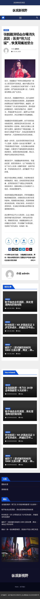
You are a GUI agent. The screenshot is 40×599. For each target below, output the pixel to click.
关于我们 (22, 587)
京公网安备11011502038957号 (30, 595)
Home (16, 587)
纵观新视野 (20, 10)
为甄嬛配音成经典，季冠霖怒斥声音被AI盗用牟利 (27, 257)
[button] (37, 17)
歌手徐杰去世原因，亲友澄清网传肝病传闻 (19, 303)
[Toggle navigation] (20, 17)
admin (17, 49)
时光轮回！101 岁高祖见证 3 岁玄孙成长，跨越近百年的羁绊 (19, 327)
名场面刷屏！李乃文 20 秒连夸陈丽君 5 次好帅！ (19, 389)
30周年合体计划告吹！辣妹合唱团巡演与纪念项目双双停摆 (12, 257)
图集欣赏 (8, 385)
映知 (19, 308)
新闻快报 (6, 30)
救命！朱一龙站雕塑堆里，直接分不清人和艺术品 (20, 529)
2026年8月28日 (12, 394)
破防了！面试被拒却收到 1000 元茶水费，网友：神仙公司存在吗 (19, 350)
